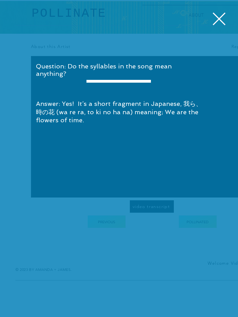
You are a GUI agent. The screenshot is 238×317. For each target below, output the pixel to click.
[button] (219, 18)
